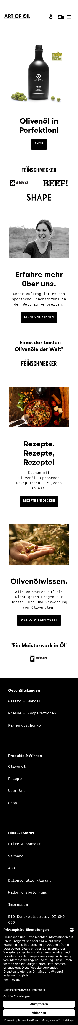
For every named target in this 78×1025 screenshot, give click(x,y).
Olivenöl (17, 767)
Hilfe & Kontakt (24, 844)
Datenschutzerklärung (30, 881)
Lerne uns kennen (39, 317)
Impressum (18, 905)
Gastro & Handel (24, 701)
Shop (39, 143)
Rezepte (15, 779)
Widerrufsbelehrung (27, 893)
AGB (11, 868)
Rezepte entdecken (39, 501)
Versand (15, 856)
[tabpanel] (39, 354)
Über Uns (17, 791)
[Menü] (69, 17)
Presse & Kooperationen (32, 713)
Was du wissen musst (39, 620)
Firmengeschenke (24, 726)
